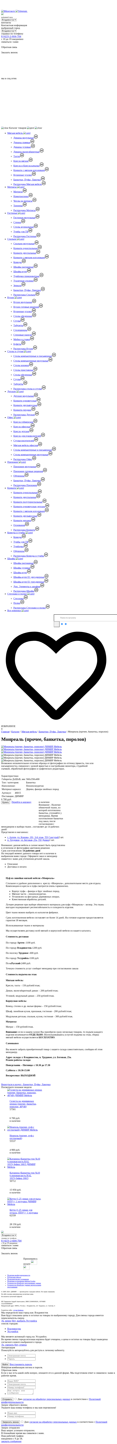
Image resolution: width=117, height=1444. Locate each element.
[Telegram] (22, 11)
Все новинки (14, 610)
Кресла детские (21, 431)
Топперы (18, 205)
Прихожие (13, 462)
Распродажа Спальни (24, 294)
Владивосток (14, 1328)
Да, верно (6, 1321)
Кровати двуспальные (24, 253)
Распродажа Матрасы (24, 210)
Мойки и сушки (21, 339)
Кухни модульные (22, 302)
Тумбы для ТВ (20, 231)
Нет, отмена (20, 1345)
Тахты (16, 156)
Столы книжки (21, 365)
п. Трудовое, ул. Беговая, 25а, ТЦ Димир (28, 840)
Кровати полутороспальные (28, 502)
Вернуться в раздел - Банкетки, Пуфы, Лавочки (26, 1084)
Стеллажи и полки (17, 594)
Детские (11, 391)
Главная (5, 731)
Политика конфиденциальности (18, 1275)
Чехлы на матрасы (22, 201)
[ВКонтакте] (8, 11)
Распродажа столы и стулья (27, 388)
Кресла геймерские (23, 422)
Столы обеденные (22, 316)
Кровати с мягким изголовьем (29, 170)
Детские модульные (23, 396)
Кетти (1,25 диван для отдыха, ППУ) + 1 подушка (24, 1211)
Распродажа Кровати (24, 530)
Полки (16, 603)
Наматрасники (21, 196)
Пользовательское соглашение (18, 1279)
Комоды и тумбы (16, 532)
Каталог (15, 731)
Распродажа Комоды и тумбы (28, 556)
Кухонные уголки (22, 175)
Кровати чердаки (22, 520)
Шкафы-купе (20, 271)
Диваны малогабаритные (26, 151)
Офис (10, 417)
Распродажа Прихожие (25, 485)
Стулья (17, 321)
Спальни (12, 239)
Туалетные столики (23, 280)
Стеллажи (18, 598)
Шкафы (11, 558)
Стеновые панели (22, 335)
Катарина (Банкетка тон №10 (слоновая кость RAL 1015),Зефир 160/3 (25, 1176)
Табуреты (18, 325)
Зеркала (17, 285)
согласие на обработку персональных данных (46, 1399)
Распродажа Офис (22, 459)
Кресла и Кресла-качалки (26, 165)
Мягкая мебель (15, 133)
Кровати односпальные (25, 248)
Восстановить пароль (21, 1364)
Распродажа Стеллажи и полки (29, 607)
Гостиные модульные (24, 217)
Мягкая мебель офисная (25, 445)
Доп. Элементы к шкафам (26, 586)
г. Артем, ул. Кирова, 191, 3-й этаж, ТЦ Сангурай (33, 837)
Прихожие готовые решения (28, 471)
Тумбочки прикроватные (26, 276)
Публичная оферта (14, 1277)
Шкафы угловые (21, 568)
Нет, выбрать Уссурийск (24, 1321)
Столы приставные (23, 370)
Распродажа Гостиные (24, 236)
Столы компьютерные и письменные (32, 356)
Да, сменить (7, 1345)
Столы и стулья (15, 351)
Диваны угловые (22, 147)
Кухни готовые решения (26, 307)
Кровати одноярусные (25, 400)
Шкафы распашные (23, 267)
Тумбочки (18, 546)
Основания (19, 525)
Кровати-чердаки (22, 410)
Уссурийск (12, 1331)
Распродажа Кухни (23, 348)
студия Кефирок (18, 1310)
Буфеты (17, 344)
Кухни (11, 297)
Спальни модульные (24, 243)
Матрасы (12, 187)
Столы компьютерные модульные (30, 360)
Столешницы (20, 330)
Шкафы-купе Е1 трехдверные (28, 582)
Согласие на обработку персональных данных (24, 1283)
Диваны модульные (23, 137)
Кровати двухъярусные (25, 405)
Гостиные (12, 213)
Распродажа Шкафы (23, 591)
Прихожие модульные (24, 466)
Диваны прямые (21, 142)
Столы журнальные (23, 227)
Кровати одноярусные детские (29, 506)
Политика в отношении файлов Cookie (21, 1281)
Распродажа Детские (24, 414)
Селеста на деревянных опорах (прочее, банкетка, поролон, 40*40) (23, 1104)
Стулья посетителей (23, 440)
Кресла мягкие (21, 161)
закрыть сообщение (11, 1441)
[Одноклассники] (29, 11)
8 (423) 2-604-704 (11, 36)
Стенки (17, 222)
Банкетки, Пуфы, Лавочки (27, 179)
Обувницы (19, 476)
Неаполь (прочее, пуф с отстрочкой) (22, 1137)
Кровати (12, 488)
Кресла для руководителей (27, 436)
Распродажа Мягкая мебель (27, 184)
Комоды (17, 262)
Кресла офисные (22, 426)
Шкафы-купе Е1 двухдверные (28, 577)
